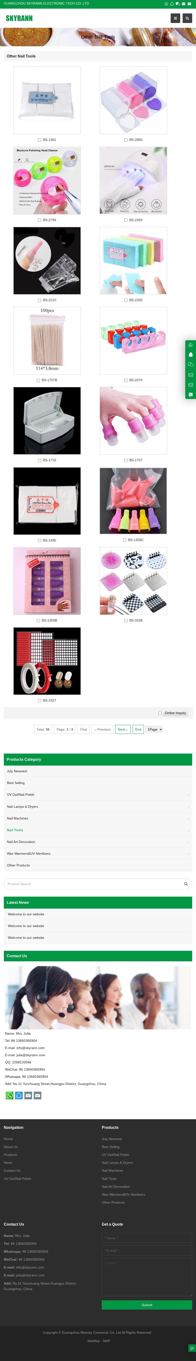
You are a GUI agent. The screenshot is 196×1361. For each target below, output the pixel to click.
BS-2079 (135, 380)
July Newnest (17, 771)
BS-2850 (135, 140)
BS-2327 (49, 700)
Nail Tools (109, 1179)
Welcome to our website (25, 914)
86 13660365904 (35, 1076)
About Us (11, 1147)
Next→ (123, 729)
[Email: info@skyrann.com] (190, 375)
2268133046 (21, 1062)
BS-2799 (49, 220)
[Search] (186, 883)
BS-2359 (135, 220)
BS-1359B (49, 620)
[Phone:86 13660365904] (190, 394)
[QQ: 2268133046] (190, 354)
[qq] (172, 3)
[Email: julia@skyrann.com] (190, 384)
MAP (106, 1341)
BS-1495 (49, 540)
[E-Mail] (183, 3)
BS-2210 (49, 300)
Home (8, 1139)
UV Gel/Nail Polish (20, 794)
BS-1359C (136, 540)
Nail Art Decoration (21, 842)
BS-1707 (135, 460)
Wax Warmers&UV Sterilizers (28, 853)
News (8, 1163)
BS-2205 (135, 300)
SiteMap (93, 1341)
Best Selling (16, 783)
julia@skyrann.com (30, 1055)
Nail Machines (17, 818)
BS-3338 (135, 620)
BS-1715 (49, 460)
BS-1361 (49, 140)
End (138, 729)
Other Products (18, 865)
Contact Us (12, 1170)
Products (10, 1155)
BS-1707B (49, 380)
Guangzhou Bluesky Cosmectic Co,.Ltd (91, 1332)
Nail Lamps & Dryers (22, 806)
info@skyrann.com (30, 1048)
